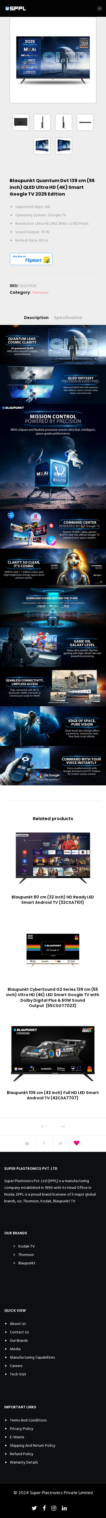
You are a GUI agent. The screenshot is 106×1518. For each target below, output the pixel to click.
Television (40, 292)
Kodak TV (26, 1246)
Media (15, 1349)
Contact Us (19, 1332)
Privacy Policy (21, 1428)
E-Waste (17, 1437)
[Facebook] (44, 1508)
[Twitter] (34, 1508)
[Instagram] (53, 1508)
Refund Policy (21, 1454)
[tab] (36, 318)
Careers (16, 1366)
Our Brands (19, 1340)
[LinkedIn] (64, 1508)
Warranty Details (24, 1462)
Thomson (26, 1254)
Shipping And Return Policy (32, 1445)
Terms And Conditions (28, 1420)
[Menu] (98, 8)
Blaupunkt (26, 1263)
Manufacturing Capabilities (32, 1357)
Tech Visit (18, 1374)
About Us (18, 1323)
